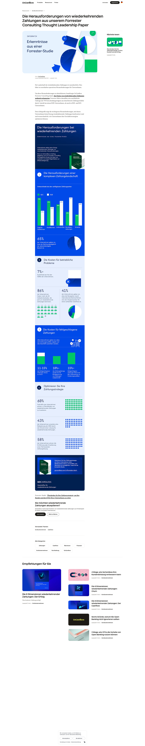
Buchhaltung (55, 550)
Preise (56, 2)
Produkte (40, 2)
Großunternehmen (37, 10)
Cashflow (50, 529)
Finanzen (79, 545)
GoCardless (41, 76)
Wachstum (67, 545)
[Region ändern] (122, 2)
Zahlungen (42, 545)
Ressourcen (48, 2)
